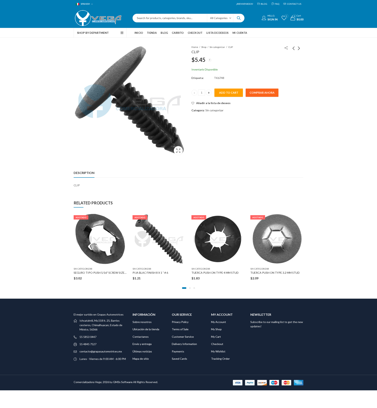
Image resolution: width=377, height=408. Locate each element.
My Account (218, 322)
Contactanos (141, 336)
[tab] (84, 172)
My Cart (216, 336)
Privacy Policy (180, 322)
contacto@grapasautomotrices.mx (101, 351)
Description (84, 173)
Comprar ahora (262, 92)
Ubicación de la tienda (146, 329)
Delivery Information (184, 344)
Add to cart (228, 92)
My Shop (216, 329)
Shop (203, 47)
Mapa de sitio (141, 358)
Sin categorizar (217, 47)
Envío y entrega (142, 344)
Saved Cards (179, 358)
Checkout (217, 344)
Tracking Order (220, 358)
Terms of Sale (180, 329)
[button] (184, 288)
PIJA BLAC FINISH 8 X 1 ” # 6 (150, 272)
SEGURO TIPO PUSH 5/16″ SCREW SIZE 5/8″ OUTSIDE (108, 272)
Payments (178, 351)
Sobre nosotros (142, 322)
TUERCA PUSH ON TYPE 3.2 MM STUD (275, 272)
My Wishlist (218, 351)
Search (238, 18)
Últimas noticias (142, 351)
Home (194, 47)
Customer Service (183, 336)
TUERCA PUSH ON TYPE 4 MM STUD (215, 272)
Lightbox (178, 150)
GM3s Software (123, 382)
